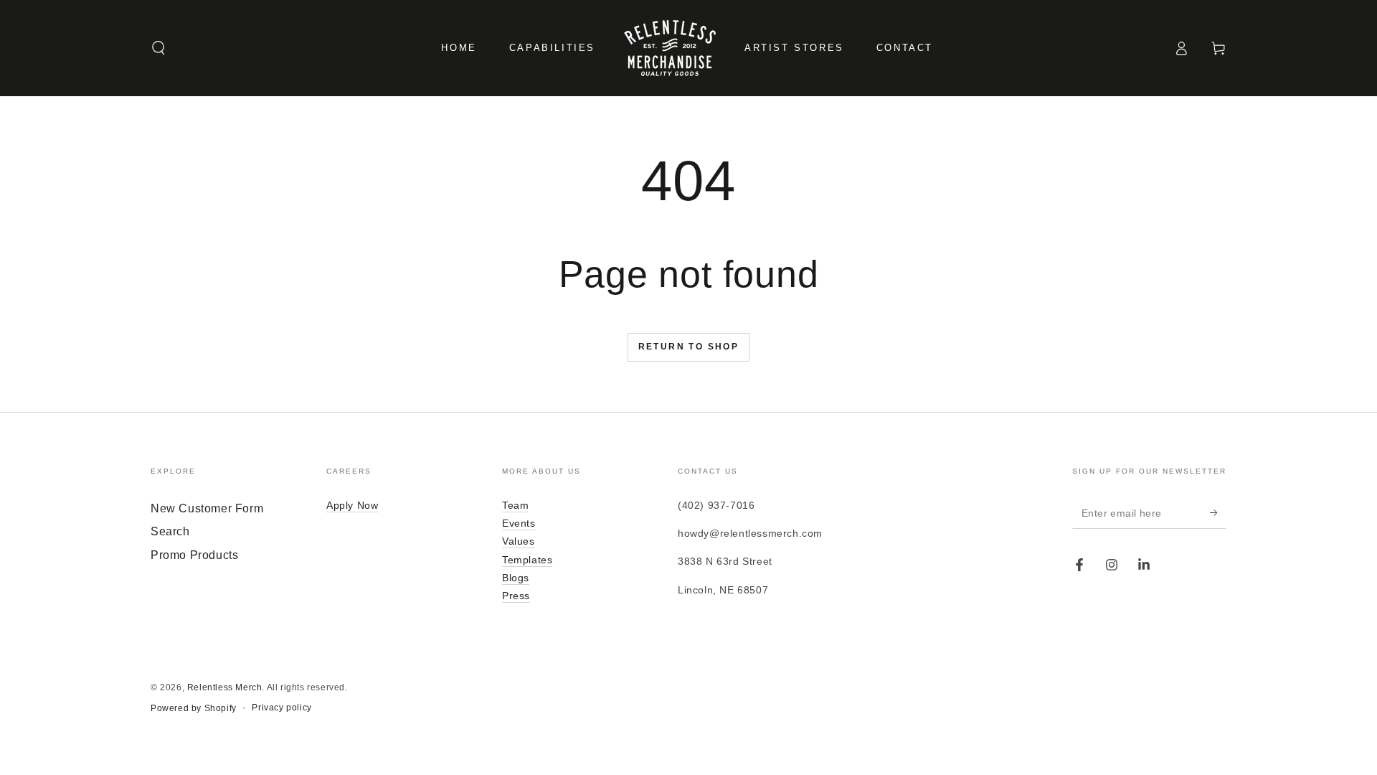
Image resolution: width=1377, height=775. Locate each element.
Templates (527, 559)
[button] (158, 48)
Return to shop (688, 347)
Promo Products (194, 555)
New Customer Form (207, 508)
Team (515, 505)
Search (170, 531)
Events (519, 523)
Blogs (515, 577)
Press (516, 595)
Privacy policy (281, 708)
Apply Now (352, 505)
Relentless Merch (224, 687)
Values (518, 541)
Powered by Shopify (194, 708)
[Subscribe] (1218, 512)
